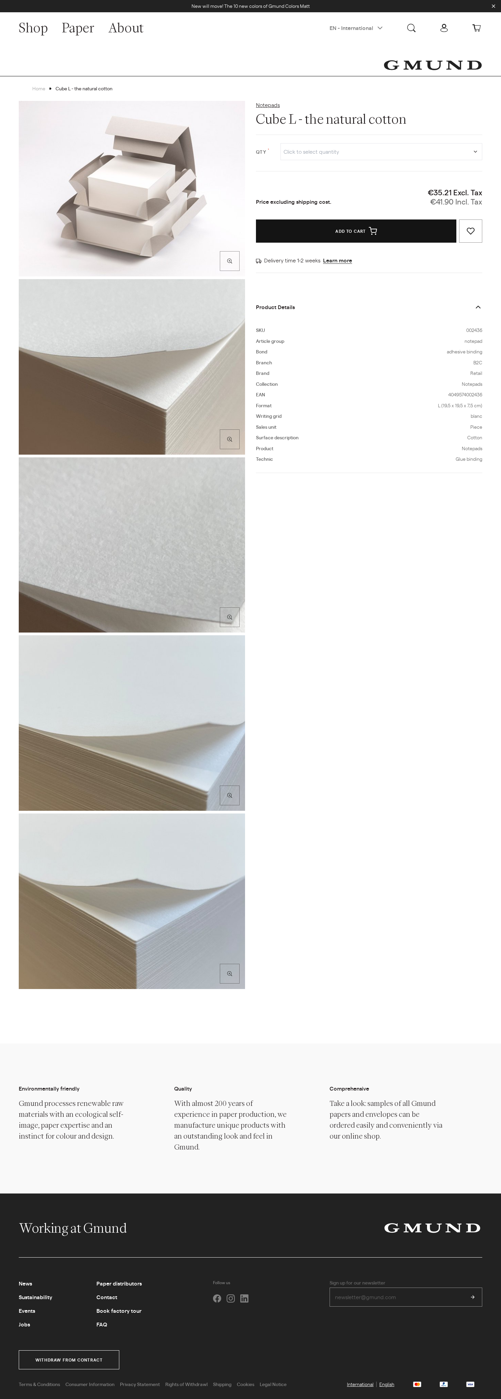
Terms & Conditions (39, 1384)
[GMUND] (432, 65)
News (25, 1283)
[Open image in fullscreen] (230, 261)
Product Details (275, 306)
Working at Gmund (74, 1228)
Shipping (222, 1384)
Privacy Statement (140, 1384)
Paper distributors (119, 1283)
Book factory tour (118, 1310)
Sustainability (35, 1297)
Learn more (337, 260)
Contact (106, 1297)
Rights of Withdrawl (186, 1384)
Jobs (24, 1324)
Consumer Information (90, 1384)
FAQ (101, 1324)
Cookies (245, 1384)
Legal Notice (273, 1384)
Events (27, 1310)
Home (38, 88)
